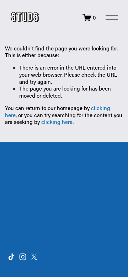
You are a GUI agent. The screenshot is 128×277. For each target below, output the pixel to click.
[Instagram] (22, 256)
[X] (34, 256)
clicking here (57, 121)
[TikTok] (11, 256)
